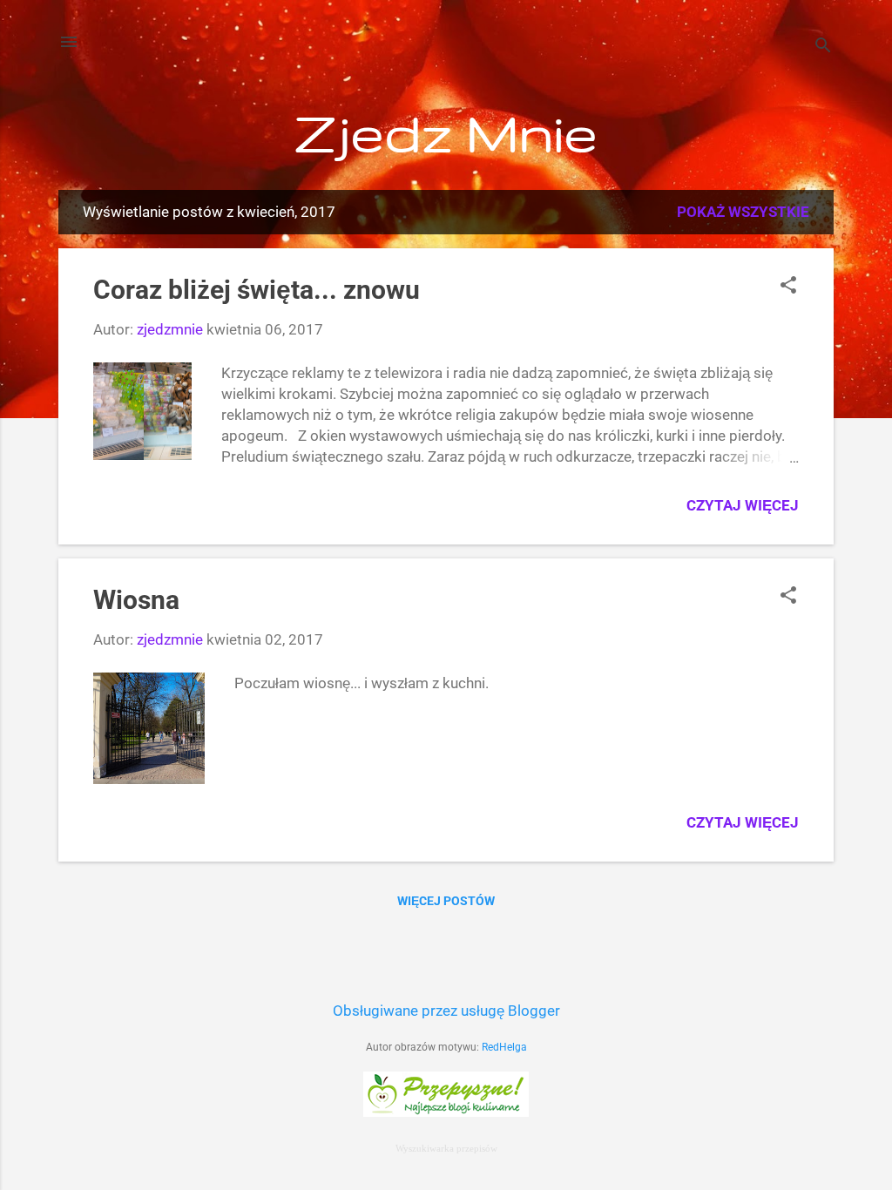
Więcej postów (446, 901)
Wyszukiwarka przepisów (446, 1148)
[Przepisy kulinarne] (446, 1111)
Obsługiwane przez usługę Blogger (446, 1010)
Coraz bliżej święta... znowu (256, 289)
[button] (788, 287)
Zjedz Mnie (446, 132)
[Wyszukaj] (823, 47)
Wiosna (136, 600)
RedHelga (504, 1047)
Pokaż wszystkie (743, 211)
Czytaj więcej (742, 505)
